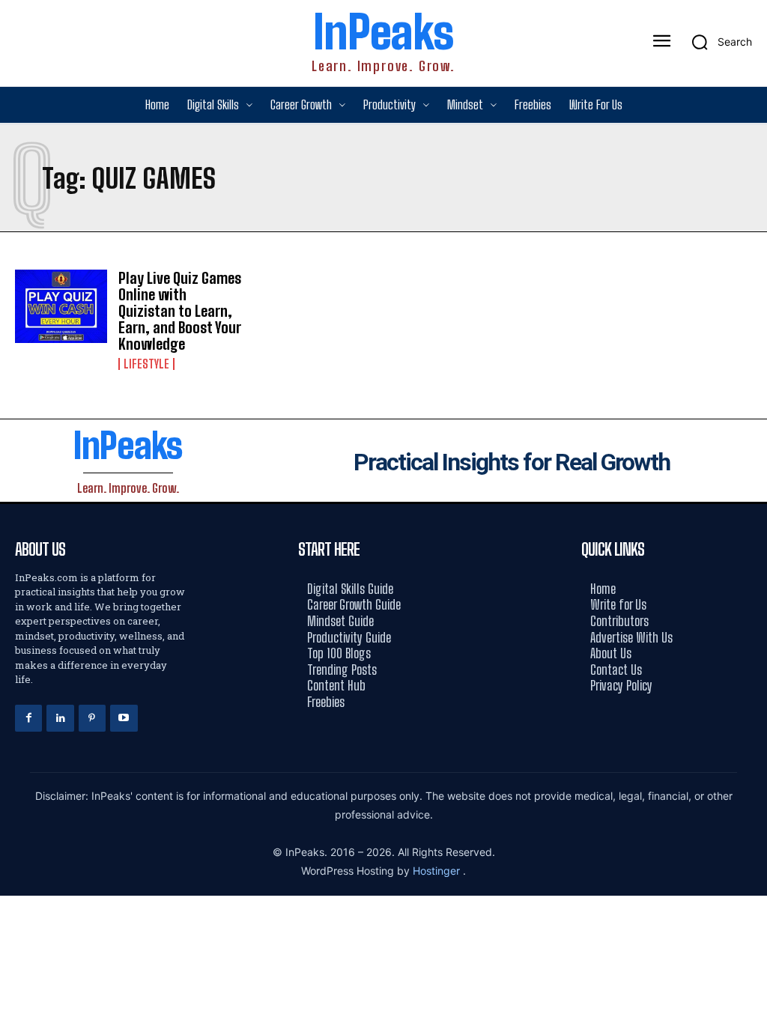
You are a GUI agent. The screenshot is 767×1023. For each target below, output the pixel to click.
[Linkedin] (59, 718)
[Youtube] (123, 718)
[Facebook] (28, 718)
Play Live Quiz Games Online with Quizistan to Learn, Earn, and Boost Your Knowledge (179, 311)
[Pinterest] (92, 718)
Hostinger (438, 870)
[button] (717, 42)
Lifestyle (146, 364)
